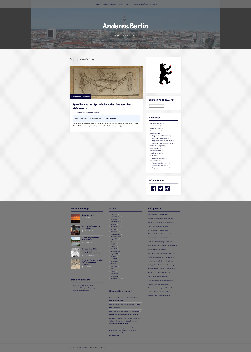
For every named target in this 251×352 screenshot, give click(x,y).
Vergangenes (154, 160)
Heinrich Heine (172, 245)
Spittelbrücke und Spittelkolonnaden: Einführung (124, 314)
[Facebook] (153, 190)
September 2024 (115, 217)
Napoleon (165, 276)
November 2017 (115, 264)
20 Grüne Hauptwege (158, 158)
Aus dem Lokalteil (155, 128)
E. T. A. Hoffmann (153, 230)
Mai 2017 (113, 271)
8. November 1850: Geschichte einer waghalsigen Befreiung (91, 251)
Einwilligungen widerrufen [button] (80, 290)
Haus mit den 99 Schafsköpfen (157, 245)
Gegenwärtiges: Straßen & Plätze (162, 140)
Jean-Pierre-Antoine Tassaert (157, 249)
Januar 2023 (114, 219)
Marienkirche (152, 272)
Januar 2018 (114, 261)
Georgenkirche (163, 238)
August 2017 (114, 266)
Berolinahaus (171, 222)
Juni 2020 (113, 241)
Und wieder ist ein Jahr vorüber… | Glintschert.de (124, 311)
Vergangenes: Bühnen (159, 165)
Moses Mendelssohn (164, 272)
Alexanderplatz (163, 214)
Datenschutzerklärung (140, 4)
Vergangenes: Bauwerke (80, 96)
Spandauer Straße (163, 284)
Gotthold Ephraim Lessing (156, 242)
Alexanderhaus (152, 214)
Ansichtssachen (155, 126)
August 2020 (114, 239)
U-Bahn (150, 292)
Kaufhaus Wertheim (169, 253)
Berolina (163, 222)
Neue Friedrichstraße (154, 280)
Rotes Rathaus (152, 284)
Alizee (96, 348)
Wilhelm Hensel (153, 295)
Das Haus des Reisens (116, 300)
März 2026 (114, 214)
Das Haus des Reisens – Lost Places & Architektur (124, 298)
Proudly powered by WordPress (79, 348)
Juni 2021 (113, 229)
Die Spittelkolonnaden (109, 119)
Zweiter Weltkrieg (164, 295)
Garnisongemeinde (167, 234)
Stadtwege (153, 155)
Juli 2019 (113, 256)
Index (121, 4)
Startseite (97, 4)
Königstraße (174, 265)
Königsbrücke (169, 261)
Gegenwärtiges (155, 133)
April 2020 (114, 246)
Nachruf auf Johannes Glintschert (91, 227)
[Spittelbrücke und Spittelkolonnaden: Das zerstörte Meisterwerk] (106, 82)
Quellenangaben (155, 153)
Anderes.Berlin (125, 26)
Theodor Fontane (171, 288)
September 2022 (115, 221)
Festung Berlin (164, 230)
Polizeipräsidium (167, 280)
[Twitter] (160, 190)
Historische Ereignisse (157, 145)
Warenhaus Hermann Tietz (162, 292)
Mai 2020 (113, 244)
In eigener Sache (155, 148)
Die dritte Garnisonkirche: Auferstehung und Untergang (92, 262)
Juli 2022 (113, 224)
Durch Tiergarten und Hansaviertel (90, 238)
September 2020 (115, 236)
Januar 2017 (114, 276)
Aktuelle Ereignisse (156, 123)
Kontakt (127, 4)
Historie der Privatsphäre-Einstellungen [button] (84, 288)
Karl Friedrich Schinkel (155, 253)
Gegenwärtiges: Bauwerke (160, 136)
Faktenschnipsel (155, 131)
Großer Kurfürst (170, 242)
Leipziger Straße (170, 268)
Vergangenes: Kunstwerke (160, 168)
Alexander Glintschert (93, 112)
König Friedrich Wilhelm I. (156, 261)
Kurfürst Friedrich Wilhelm (156, 257)
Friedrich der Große (154, 234)
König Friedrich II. (171, 257)
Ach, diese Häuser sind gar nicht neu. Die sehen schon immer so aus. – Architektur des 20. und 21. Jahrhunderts (124, 330)
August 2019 (114, 254)
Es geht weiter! (88, 215)
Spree (162, 288)
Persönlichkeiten (155, 150)
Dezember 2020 (115, 234)
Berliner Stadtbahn (154, 222)
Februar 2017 (115, 273)
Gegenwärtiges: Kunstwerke (160, 138)
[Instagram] (167, 190)
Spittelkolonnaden (153, 288)
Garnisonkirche (152, 238)
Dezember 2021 (115, 226)
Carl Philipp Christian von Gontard (158, 226)
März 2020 (114, 249)
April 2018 (114, 259)
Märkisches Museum (154, 276)
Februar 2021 (115, 231)
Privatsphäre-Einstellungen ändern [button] (83, 285)
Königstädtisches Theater (156, 268)
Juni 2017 (113, 268)
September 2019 (115, 251)
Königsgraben (152, 265)
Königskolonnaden (163, 265)
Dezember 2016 (115, 278)
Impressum (153, 4)
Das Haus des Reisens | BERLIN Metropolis (122, 304)
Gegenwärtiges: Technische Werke (162, 143)
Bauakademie (168, 218)
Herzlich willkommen (110, 4)
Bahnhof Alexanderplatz (155, 218)
